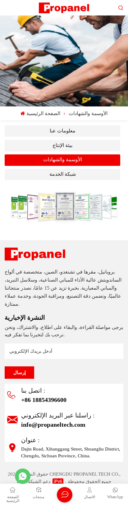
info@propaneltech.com (53, 424)
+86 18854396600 (43, 399)
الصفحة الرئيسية (43, 113)
